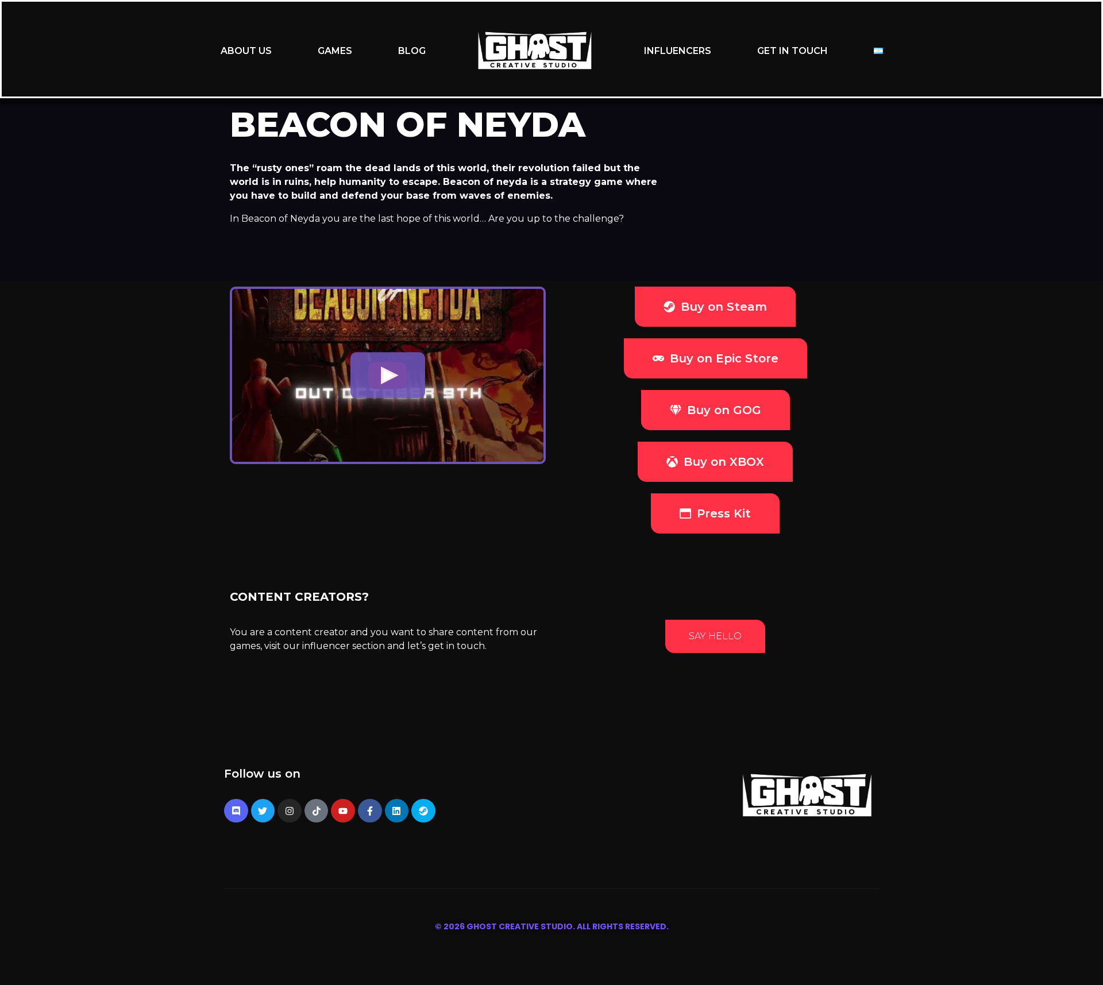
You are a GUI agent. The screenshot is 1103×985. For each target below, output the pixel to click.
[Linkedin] (397, 811)
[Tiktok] (316, 811)
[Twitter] (263, 811)
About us (246, 50)
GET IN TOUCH (792, 50)
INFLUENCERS (677, 50)
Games (335, 50)
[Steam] (423, 811)
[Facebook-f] (370, 811)
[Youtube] (343, 811)
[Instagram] (289, 811)
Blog (412, 50)
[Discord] (236, 811)
